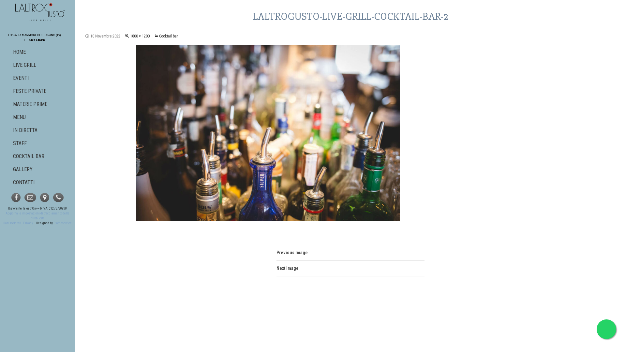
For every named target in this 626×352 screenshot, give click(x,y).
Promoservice (62, 223)
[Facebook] (16, 197)
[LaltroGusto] (40, 12)
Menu (19, 117)
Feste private (29, 91)
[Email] (30, 197)
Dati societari (12, 223)
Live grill (24, 65)
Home (19, 52)
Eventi (21, 78)
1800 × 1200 (140, 36)
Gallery (23, 169)
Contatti (24, 182)
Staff (20, 143)
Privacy (28, 223)
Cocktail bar (168, 36)
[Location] (44, 197)
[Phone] (58, 197)
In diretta (25, 130)
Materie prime (30, 104)
